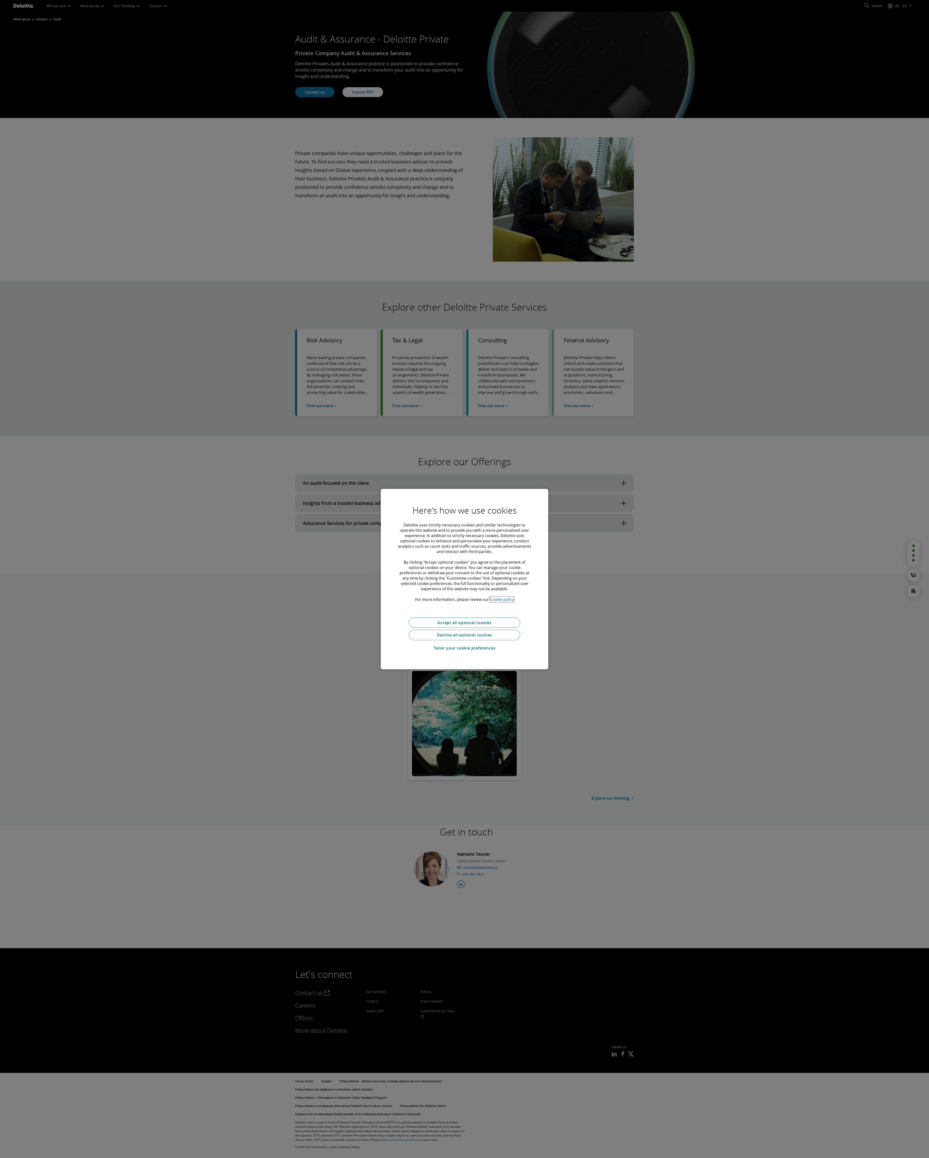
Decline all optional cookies (464, 635)
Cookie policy (502, 599)
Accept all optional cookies (464, 622)
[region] (464, 579)
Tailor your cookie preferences (465, 648)
